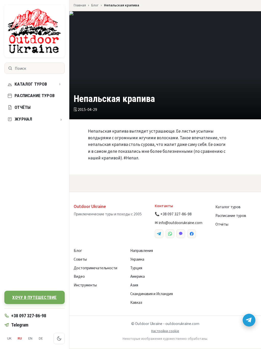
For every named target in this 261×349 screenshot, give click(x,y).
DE (41, 338)
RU (20, 338)
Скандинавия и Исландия (151, 294)
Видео (79, 276)
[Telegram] (159, 233)
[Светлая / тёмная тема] (59, 338)
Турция (136, 268)
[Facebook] (191, 233)
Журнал (38, 119)
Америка (137, 276)
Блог (95, 5)
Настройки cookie (165, 331)
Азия (134, 285)
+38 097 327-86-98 (28, 315)
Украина (137, 259)
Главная (80, 5)
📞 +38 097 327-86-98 (173, 214)
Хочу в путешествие (34, 297)
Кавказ (136, 302)
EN (30, 338)
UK (9, 338)
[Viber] (180, 233)
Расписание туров (35, 95)
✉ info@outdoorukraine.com (178, 223)
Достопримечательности (95, 268)
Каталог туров (31, 84)
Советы (80, 259)
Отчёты (23, 107)
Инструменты (85, 285)
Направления (141, 250)
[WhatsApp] (170, 233)
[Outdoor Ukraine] (34, 31)
